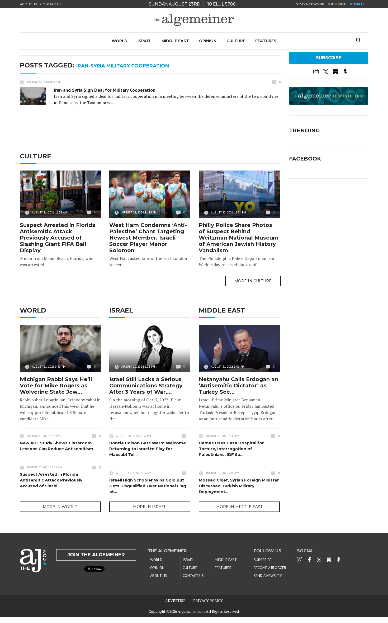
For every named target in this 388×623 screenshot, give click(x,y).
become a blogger (270, 567)
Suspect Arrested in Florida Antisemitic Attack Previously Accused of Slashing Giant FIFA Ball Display (58, 238)
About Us (28, 4)
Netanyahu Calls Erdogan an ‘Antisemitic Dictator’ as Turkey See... (238, 385)
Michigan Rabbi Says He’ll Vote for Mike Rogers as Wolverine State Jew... (56, 385)
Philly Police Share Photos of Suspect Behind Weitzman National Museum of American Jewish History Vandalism (238, 238)
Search (358, 40)
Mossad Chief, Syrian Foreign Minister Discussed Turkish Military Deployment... (239, 486)
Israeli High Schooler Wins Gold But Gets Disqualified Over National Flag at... (147, 486)
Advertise (175, 600)
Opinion (207, 40)
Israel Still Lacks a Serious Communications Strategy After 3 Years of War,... (145, 385)
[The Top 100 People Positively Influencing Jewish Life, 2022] (328, 103)
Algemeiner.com (191, 611)
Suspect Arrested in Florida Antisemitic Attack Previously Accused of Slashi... (51, 480)
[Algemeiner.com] (194, 20)
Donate (357, 4)
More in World (60, 506)
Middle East (175, 40)
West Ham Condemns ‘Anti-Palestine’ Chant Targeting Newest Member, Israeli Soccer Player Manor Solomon (148, 238)
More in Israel (149, 506)
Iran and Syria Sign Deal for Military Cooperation (104, 90)
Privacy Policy (208, 600)
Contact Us (50, 4)
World (119, 40)
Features (265, 40)
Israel (145, 40)
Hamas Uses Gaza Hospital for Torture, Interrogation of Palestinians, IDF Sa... (231, 448)
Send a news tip (310, 4)
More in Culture (253, 281)
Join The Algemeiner (96, 555)
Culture (235, 40)
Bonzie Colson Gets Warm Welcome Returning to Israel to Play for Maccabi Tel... (147, 448)
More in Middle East (239, 506)
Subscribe (337, 4)
